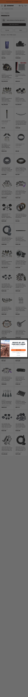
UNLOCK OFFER (18, 350)
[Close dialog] (26, 340)
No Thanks (18, 355)
